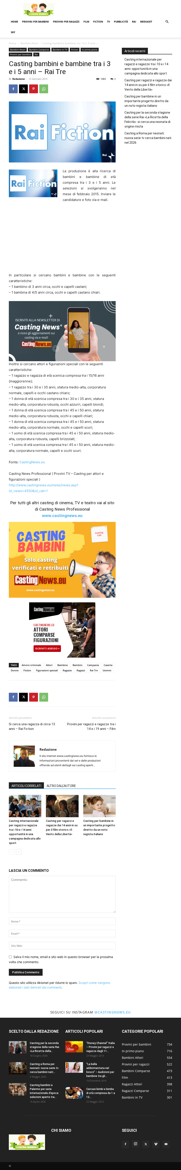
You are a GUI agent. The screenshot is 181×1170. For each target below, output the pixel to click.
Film (86, 21)
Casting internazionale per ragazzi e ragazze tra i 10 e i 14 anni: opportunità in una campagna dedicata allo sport (146, 66)
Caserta (108, 665)
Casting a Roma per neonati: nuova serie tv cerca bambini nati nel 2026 (147, 138)
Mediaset (146, 21)
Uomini (107, 670)
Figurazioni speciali (47, 670)
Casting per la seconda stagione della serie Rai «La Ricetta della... (44, 1047)
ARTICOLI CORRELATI (26, 786)
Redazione (18, 78)
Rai (134, 21)
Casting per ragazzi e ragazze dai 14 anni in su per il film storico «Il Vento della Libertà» (148, 84)
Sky (13, 32)
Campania (93, 665)
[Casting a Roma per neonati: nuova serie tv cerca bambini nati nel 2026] (17, 1068)
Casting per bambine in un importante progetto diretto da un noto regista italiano (146, 101)
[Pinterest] (33, 88)
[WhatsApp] (43, 88)
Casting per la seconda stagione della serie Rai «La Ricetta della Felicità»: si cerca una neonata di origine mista (147, 119)
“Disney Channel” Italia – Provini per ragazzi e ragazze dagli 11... (100, 1047)
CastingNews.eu (32, 462)
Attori (49, 665)
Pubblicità (121, 21)
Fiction (98, 21)
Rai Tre (94, 670)
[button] (167, 22)
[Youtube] (166, 1144)
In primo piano (89, 49)
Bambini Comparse (39, 49)
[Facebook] (13, 88)
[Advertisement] (120, 9)
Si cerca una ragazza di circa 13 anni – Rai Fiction (32, 726)
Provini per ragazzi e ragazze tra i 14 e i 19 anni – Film (91, 726)
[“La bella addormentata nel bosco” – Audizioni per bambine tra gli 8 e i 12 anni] (74, 1067)
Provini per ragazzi (66, 21)
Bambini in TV (60, 49)
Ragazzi (81, 670)
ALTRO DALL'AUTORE (61, 786)
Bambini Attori (29, 43)
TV (108, 21)
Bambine (62, 665)
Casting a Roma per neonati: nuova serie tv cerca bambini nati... (44, 1068)
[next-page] (18, 852)
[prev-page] (11, 852)
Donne (15, 670)
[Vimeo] (155, 1144)
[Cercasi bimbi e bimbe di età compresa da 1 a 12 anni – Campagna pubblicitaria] (74, 1093)
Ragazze (67, 670)
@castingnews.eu (112, 1012)
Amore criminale (31, 665)
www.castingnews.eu (62, 515)
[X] (23, 88)
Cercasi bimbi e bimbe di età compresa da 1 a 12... (100, 1093)
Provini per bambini (35, 21)
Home (14, 21)
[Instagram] (135, 1143)
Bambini (77, 665)
